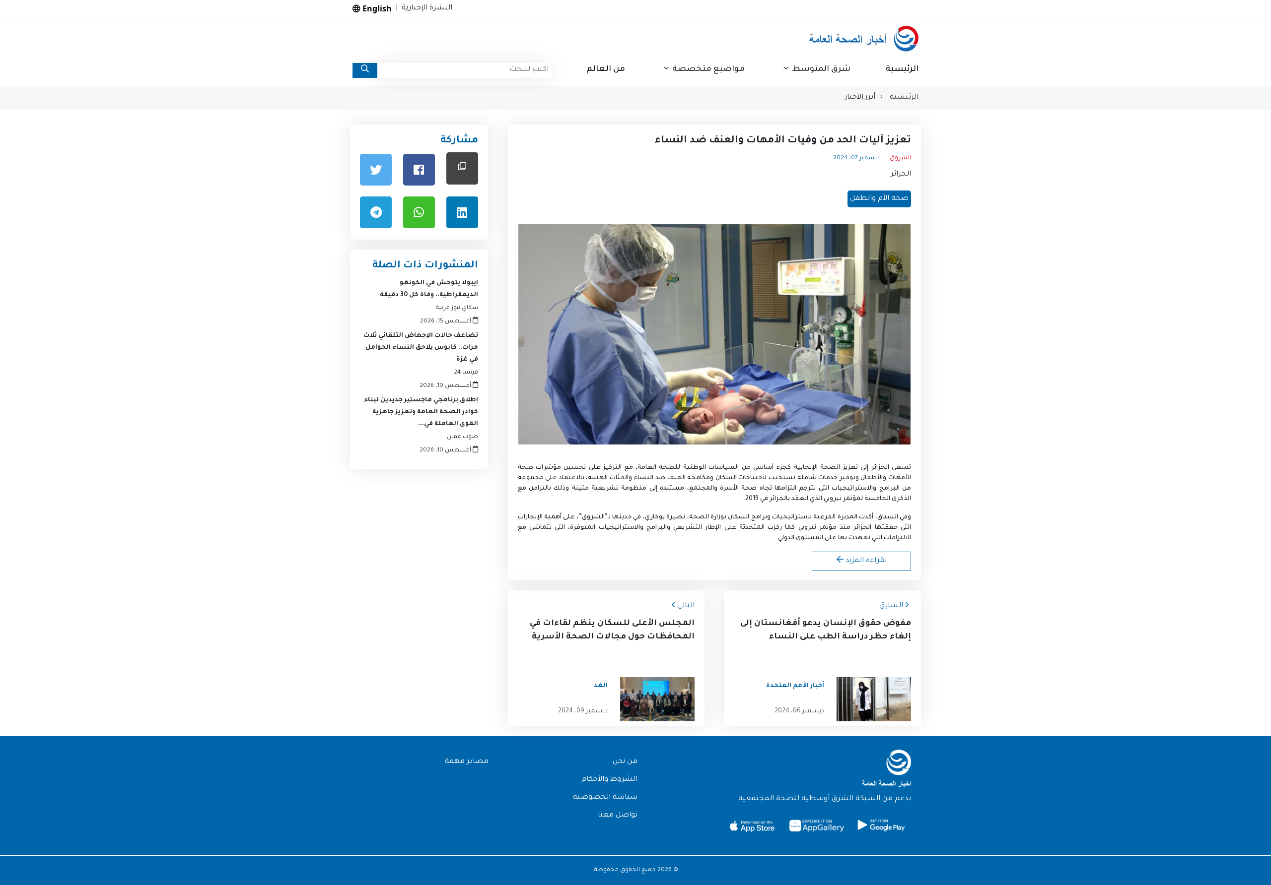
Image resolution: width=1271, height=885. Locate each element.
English (376, 8)
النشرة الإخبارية (425, 8)
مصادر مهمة (467, 762)
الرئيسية (902, 69)
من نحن (625, 762)
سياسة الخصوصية (605, 798)
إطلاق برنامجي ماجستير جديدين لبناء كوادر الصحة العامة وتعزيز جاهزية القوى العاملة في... (421, 412)
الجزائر (901, 175)
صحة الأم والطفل (879, 199)
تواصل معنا (617, 816)
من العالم (605, 69)
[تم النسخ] (462, 168)
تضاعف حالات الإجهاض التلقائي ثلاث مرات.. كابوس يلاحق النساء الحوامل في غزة (420, 347)
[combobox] (464, 70)
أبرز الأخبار (860, 98)
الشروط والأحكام (609, 780)
